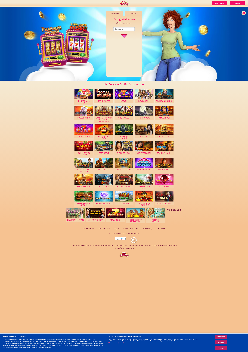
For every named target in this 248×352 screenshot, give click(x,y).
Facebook (162, 229)
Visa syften (221, 348)
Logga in (237, 3)
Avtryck (116, 229)
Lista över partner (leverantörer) (117, 343)
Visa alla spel (174, 209)
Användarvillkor (88, 229)
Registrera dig (219, 3)
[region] (124, 342)
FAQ (137, 229)
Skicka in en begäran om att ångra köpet (124, 233)
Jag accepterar (221, 336)
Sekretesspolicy (104, 229)
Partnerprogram (149, 229)
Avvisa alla (221, 342)
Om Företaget (127, 229)
